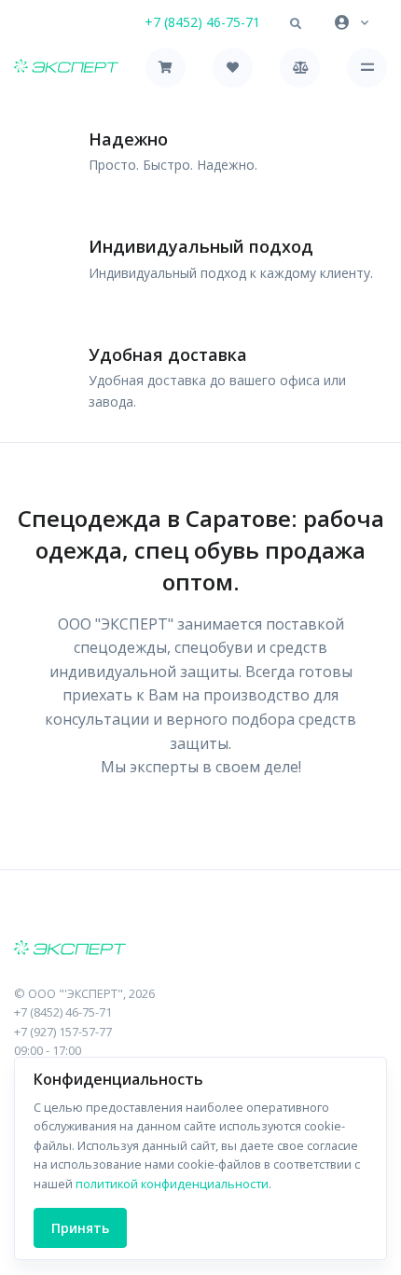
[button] (296, 24)
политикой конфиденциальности (172, 1183)
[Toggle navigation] (367, 68)
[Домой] (66, 67)
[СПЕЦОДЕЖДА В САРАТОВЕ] (200, 949)
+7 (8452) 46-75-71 (202, 22)
